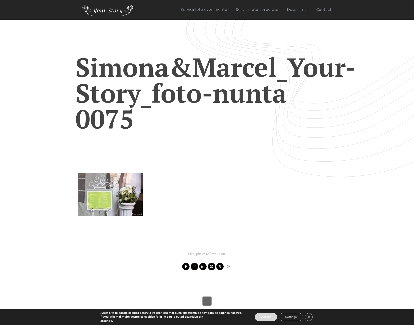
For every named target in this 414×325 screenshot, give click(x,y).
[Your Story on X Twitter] (220, 266)
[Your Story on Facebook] (186, 266)
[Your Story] (107, 9)
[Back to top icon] (207, 301)
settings (106, 321)
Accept (266, 317)
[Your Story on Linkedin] (203, 266)
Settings (291, 317)
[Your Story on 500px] (228, 266)
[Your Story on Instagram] (194, 266)
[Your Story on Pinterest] (211, 266)
